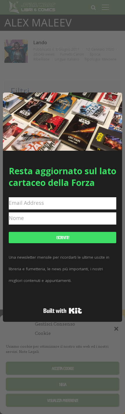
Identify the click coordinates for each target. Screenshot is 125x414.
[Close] (114, 100)
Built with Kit (62, 310)
